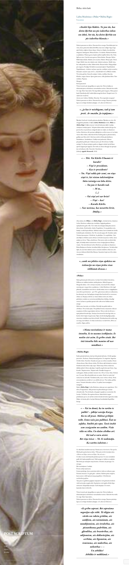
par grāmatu (81, 20)
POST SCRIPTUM (18, 533)
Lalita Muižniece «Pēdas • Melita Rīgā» (94, 16)
